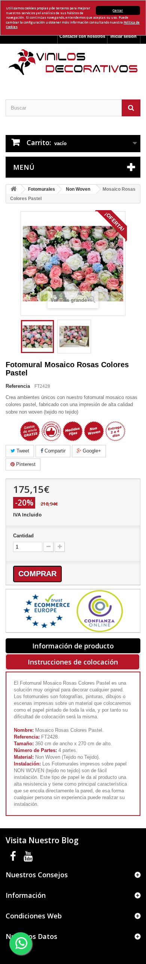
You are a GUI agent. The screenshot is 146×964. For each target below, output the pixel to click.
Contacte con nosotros (82, 36)
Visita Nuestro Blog (42, 840)
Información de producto (73, 645)
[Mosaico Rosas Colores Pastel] (37, 336)
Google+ (91, 451)
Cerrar (118, 10)
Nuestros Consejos (37, 874)
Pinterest (25, 464)
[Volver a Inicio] (13, 189)
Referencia (18, 386)
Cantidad (23, 535)
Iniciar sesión (123, 36)
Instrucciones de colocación (73, 661)
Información (26, 895)
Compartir (54, 451)
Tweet (22, 451)
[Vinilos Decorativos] (73, 62)
